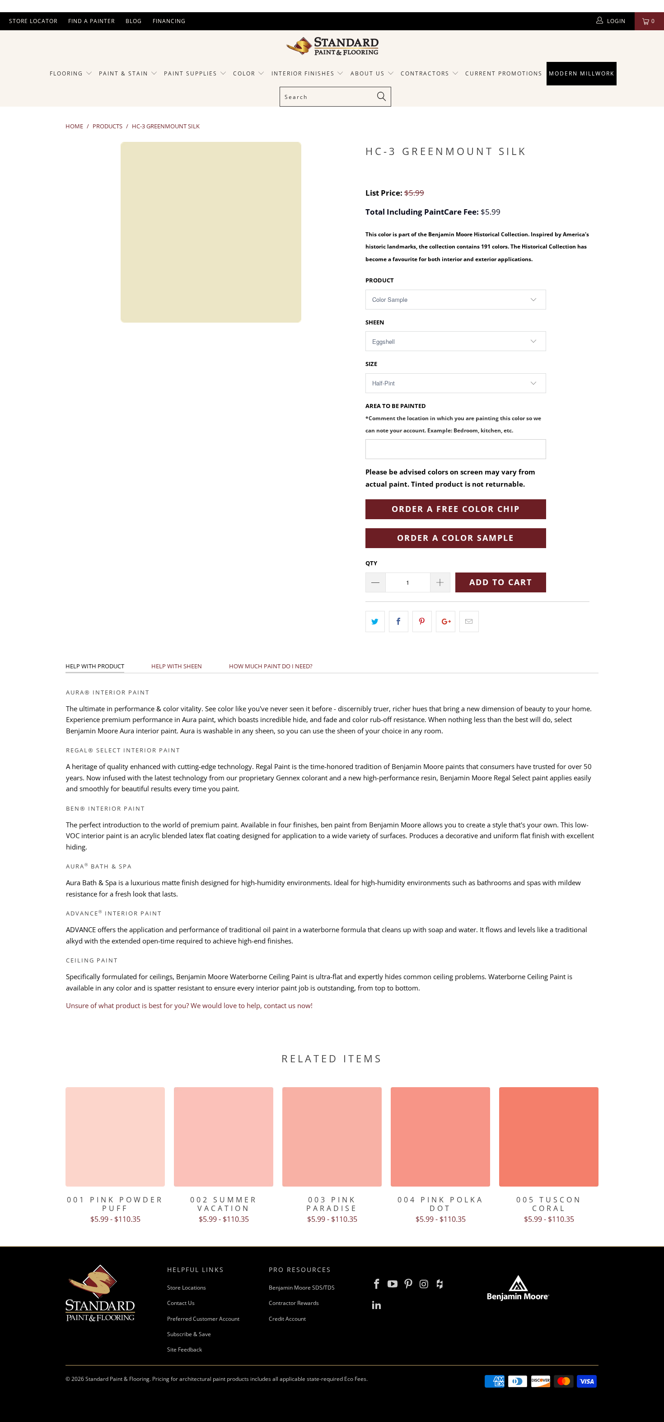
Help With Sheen (176, 666)
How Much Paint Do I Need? (271, 666)
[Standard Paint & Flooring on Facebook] (377, 1284)
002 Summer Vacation (223, 1137)
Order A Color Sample (455, 537)
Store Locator (33, 21)
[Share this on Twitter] (375, 621)
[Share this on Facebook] (398, 621)
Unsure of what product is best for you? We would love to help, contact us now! (189, 1005)
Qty (371, 563)
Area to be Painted (453, 418)
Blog (134, 21)
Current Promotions (503, 73)
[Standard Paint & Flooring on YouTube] (393, 1284)
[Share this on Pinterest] (422, 621)
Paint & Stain (123, 73)
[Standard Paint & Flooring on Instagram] (424, 1284)
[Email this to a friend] (469, 621)
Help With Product (94, 666)
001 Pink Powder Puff (115, 1137)
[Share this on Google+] (445, 621)
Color (244, 73)
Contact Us (181, 1303)
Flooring (66, 73)
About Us (369, 73)
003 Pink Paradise (332, 1137)
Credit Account (287, 1319)
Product (379, 280)
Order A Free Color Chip (456, 508)
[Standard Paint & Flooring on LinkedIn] (377, 1305)
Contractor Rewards (294, 1303)
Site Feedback (184, 1349)
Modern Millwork (581, 73)
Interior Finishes (303, 73)
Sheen (374, 322)
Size (371, 364)
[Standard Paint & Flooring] (332, 46)
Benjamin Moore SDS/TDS (302, 1287)
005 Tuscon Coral (549, 1137)
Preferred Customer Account (203, 1319)
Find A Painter (91, 21)
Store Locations (186, 1287)
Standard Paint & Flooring (117, 1379)
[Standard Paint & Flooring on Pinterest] (408, 1284)
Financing (169, 21)
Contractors (426, 73)
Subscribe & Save (189, 1334)
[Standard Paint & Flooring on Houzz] (440, 1284)
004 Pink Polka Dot (440, 1137)
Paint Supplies (190, 73)
